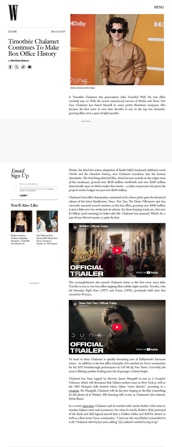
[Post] (17, 67)
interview (88, 406)
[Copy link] (23, 67)
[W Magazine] (13, 12)
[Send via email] (29, 67)
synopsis (74, 391)
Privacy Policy (31, 190)
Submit (24, 195)
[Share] (10, 67)
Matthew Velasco (20, 60)
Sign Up (20, 173)
